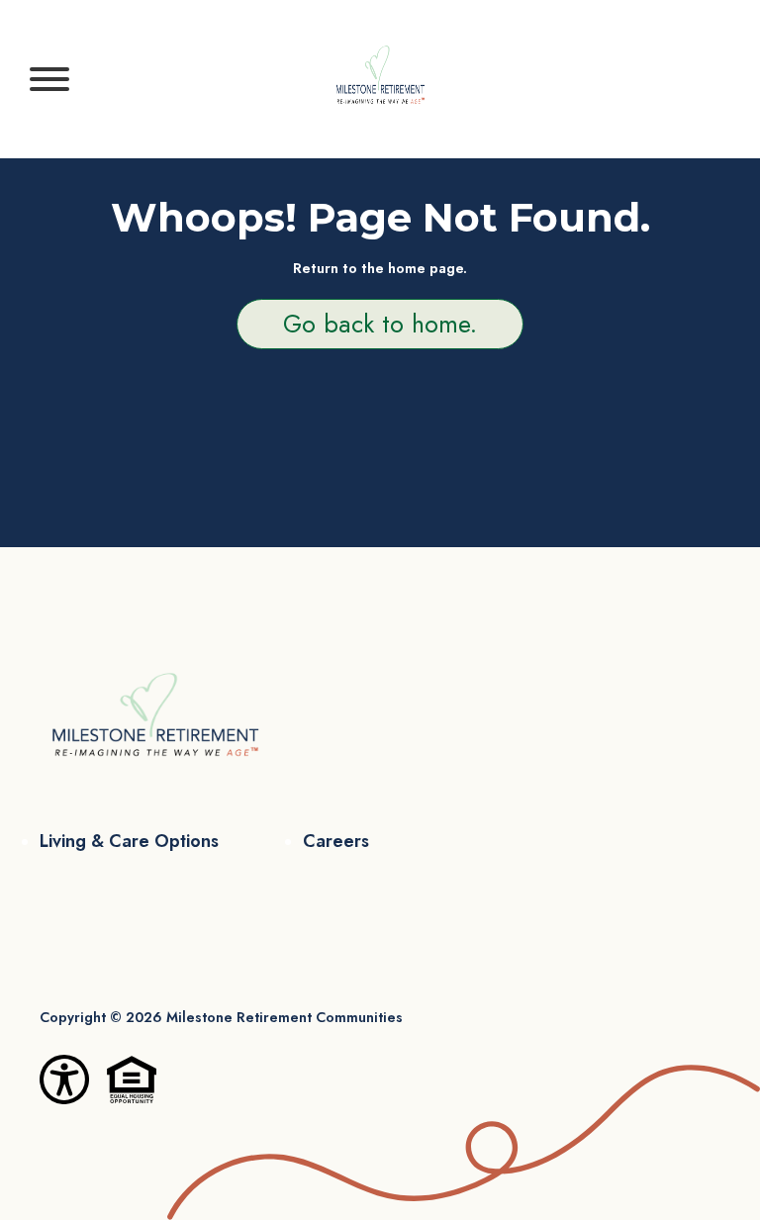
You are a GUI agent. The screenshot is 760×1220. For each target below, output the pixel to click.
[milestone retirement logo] (380, 79)
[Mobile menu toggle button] (49, 79)
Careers (336, 841)
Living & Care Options (129, 841)
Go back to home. (380, 323)
